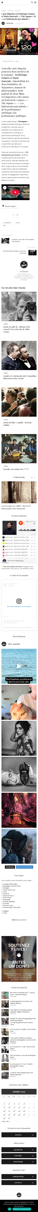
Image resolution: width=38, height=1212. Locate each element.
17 (9, 1111)
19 (19, 1111)
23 (4, 1115)
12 (19, 1107)
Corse (5, 892)
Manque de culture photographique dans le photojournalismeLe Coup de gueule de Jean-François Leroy (23, 1021)
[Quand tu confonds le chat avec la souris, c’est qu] (19, 702)
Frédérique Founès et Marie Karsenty (14, 78)
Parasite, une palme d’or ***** (16, 469)
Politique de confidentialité (21, 1209)
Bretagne (6, 888)
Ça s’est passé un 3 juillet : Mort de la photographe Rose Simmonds (16, 507)
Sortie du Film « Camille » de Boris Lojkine (17, 423)
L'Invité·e (10, 10)
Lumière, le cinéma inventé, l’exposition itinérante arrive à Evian (19, 377)
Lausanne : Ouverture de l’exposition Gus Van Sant (23, 240)
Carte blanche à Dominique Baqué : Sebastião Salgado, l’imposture (21, 1011)
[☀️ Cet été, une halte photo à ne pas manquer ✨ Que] (19, 738)
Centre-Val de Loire (9, 890)
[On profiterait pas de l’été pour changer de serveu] (19, 666)
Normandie (6, 900)
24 (9, 1115)
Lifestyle (18, 10)
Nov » (8, 1121)
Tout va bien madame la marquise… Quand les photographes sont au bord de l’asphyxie (23, 1040)
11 (14, 1107)
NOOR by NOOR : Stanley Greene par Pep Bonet (14, 252)
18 (14, 1111)
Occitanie (6, 903)
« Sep (3, 1121)
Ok (9, 1209)
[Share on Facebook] (13, 215)
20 (24, 1111)
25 (14, 1115)
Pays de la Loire (8, 905)
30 (4, 1118)
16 (4, 1111)
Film (4, 225)
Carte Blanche (7, 223)
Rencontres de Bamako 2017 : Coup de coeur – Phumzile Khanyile (22, 993)
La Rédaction (9, 23)
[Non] (36, 1206)
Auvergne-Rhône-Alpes (10, 884)
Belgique (6, 911)
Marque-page (10, 206)
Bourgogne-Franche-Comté (12, 886)
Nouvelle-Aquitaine (9, 901)
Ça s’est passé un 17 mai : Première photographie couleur (21, 1065)
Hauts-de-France (8, 896)
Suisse (5, 913)
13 (24, 1107)
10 (9, 1107)
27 (24, 1115)
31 (9, 1118)
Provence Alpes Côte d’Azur (11, 907)
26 (19, 1115)
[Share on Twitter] (17, 215)
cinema (18, 223)
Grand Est (6, 894)
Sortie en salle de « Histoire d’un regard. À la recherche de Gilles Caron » (16, 329)
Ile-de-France (7, 898)
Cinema (3, 10)
